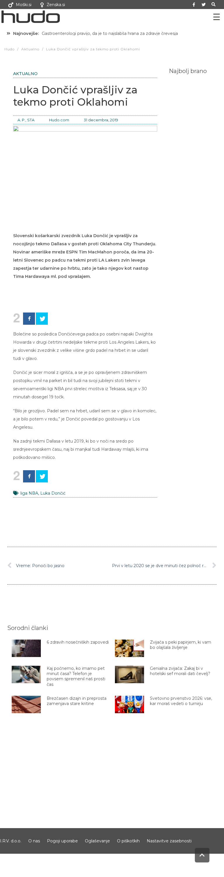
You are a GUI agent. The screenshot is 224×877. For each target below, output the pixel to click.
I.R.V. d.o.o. (10, 841)
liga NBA (29, 493)
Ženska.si (56, 4)
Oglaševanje (97, 841)
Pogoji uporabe (62, 841)
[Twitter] (204, 5)
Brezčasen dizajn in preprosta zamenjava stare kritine (76, 701)
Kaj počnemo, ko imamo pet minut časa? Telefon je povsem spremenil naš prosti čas (76, 676)
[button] (213, 4)
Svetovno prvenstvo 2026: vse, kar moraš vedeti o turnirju (181, 701)
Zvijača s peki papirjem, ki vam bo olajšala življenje (180, 645)
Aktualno (25, 73)
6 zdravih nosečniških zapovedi (78, 642)
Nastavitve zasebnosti (169, 841)
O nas (34, 841)
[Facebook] (29, 319)
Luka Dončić (53, 493)
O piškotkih (128, 841)
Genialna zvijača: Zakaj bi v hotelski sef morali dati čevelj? (180, 671)
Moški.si (24, 4)
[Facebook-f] (194, 5)
